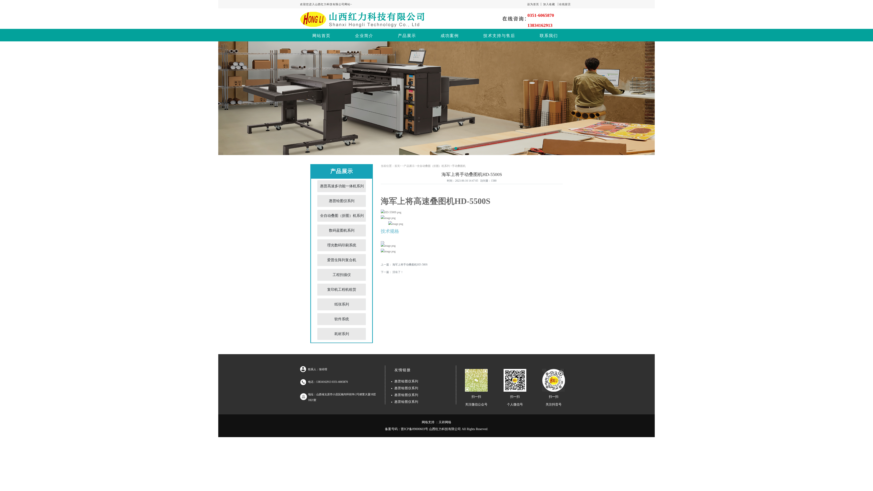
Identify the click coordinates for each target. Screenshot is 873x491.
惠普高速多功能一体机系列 (342, 186)
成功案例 (450, 35)
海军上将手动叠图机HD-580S (410, 264)
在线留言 (565, 4)
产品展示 (407, 35)
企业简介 (364, 35)
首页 (397, 166)
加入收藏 (549, 4)
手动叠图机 (459, 166)
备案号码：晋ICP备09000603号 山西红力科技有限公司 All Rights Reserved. (436, 429)
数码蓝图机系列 (341, 230)
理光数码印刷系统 (341, 245)
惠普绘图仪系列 (341, 201)
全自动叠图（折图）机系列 (342, 216)
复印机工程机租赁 (341, 289)
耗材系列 (341, 334)
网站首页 (321, 35)
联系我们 (549, 35)
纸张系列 (341, 304)
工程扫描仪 (342, 275)
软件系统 (341, 319)
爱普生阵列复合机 (341, 260)
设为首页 (533, 4)
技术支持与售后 (499, 35)
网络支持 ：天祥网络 (436, 422)
